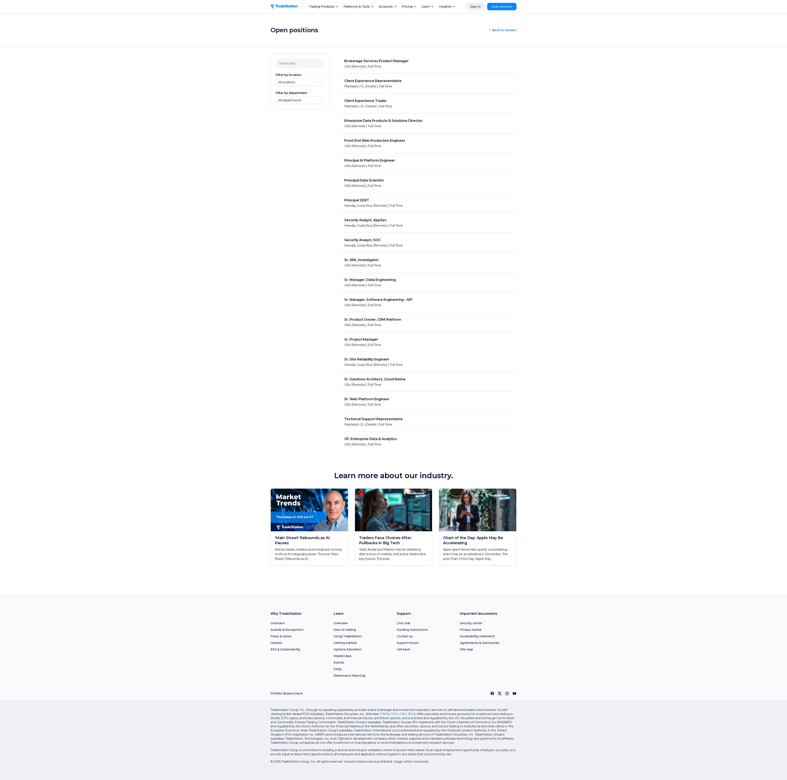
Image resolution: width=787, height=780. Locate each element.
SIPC (394, 714)
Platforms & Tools (356, 6)
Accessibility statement (477, 636)
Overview (278, 623)
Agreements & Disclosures (479, 643)
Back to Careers (504, 30)
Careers (276, 643)
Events (339, 662)
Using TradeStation (348, 636)
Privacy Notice (470, 630)
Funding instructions (412, 630)
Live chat (403, 623)
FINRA (385, 714)
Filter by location (288, 75)
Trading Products (321, 6)
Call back (403, 649)
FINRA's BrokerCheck (287, 693)
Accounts (386, 6)
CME (403, 714)
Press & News (281, 636)
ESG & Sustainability (285, 649)
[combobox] (300, 82)
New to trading (345, 630)
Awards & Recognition (287, 630)
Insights (445, 6)
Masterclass (342, 656)
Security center (471, 623)
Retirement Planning (349, 675)
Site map (466, 649)
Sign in (475, 6)
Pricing (407, 6)
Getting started (345, 643)
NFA (411, 714)
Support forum (408, 643)
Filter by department (291, 93)
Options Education (348, 649)
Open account (501, 6)
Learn (425, 6)
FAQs (338, 669)
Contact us (405, 636)
